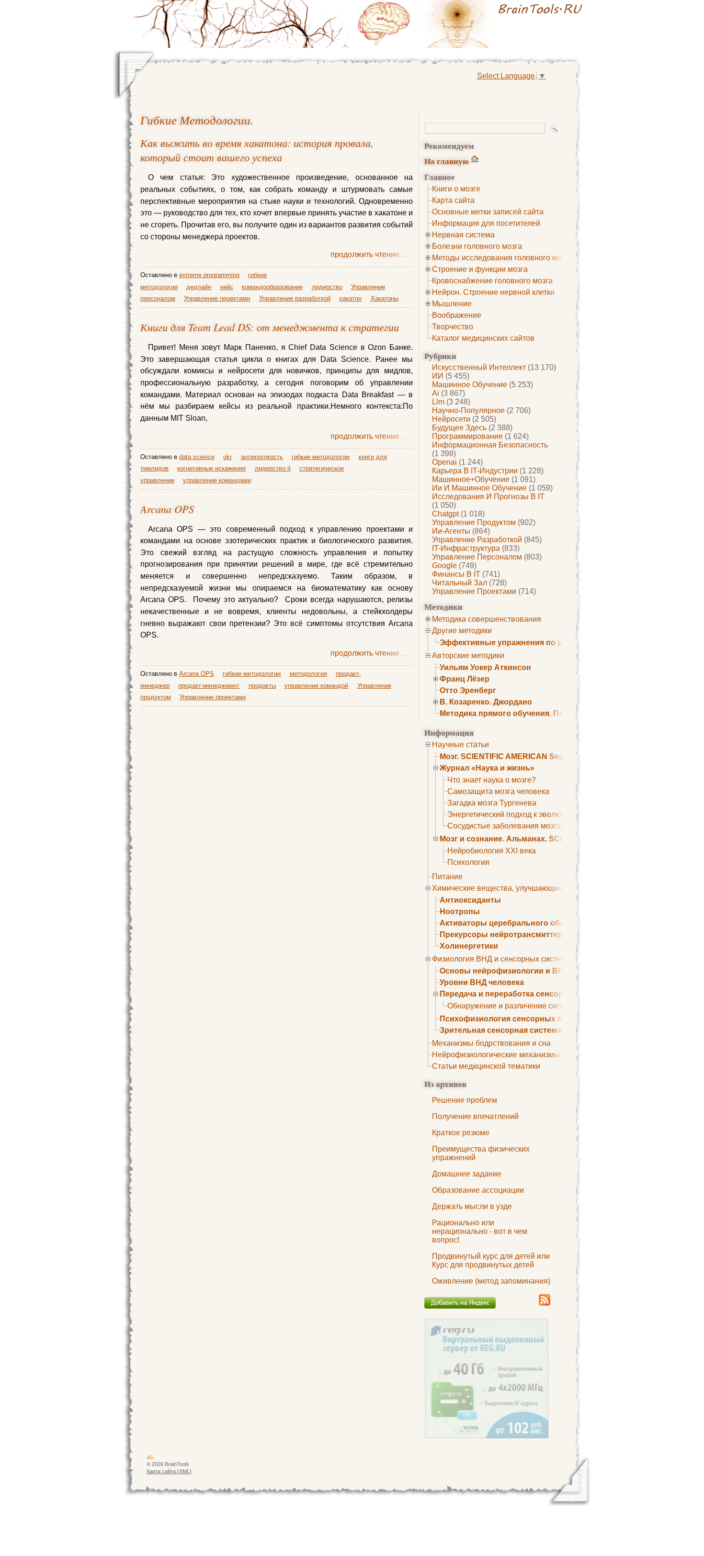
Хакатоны (384, 298)
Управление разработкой (477, 540)
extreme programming (209, 275)
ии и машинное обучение (479, 488)
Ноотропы (460, 911)
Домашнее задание (466, 1174)
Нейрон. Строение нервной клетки (493, 292)
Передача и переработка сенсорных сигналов (528, 994)
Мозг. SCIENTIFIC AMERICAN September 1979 (524, 756)
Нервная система (463, 235)
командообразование (272, 287)
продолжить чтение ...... (371, 254)
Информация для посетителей (486, 223)
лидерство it (273, 468)
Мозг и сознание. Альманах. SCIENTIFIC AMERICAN (538, 839)
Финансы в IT (456, 574)
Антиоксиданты (470, 900)
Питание (447, 877)
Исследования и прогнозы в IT (488, 497)
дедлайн (198, 287)
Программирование (467, 436)
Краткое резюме (460, 1133)
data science (197, 456)
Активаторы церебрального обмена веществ (527, 923)
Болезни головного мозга (477, 246)
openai (444, 462)
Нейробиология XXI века (491, 851)
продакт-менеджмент (208, 685)
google (444, 565)
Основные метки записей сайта (488, 212)
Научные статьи (460, 744)
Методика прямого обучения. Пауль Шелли (522, 713)
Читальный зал (459, 583)
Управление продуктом (474, 522)
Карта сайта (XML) (169, 1471)
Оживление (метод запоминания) (491, 1281)
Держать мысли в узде (472, 1206)
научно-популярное (468, 410)
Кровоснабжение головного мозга (492, 281)
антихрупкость (262, 456)
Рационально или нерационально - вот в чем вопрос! (479, 1231)
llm (438, 402)
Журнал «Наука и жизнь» (487, 768)
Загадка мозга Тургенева (491, 803)
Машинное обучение (469, 385)
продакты (262, 685)
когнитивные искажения (211, 468)
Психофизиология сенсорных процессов (519, 1019)
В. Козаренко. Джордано (486, 702)
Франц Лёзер (464, 679)
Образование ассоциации (478, 1190)
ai (435, 393)
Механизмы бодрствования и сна (491, 1043)
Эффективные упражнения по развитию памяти (532, 642)
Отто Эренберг (468, 690)
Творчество (452, 327)
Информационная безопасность (490, 445)
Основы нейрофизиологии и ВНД (504, 971)
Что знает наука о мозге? (491, 780)
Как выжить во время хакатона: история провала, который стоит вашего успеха (257, 149)
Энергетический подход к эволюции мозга (521, 814)
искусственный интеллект (479, 367)
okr (227, 456)
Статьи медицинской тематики (486, 1066)
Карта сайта (453, 200)
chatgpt (445, 514)
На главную (446, 161)
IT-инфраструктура (466, 548)
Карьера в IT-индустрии (475, 471)
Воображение (456, 315)
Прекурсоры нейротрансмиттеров (506, 934)
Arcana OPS (167, 509)
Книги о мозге (456, 189)
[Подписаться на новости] (544, 1304)
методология (308, 673)
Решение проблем (464, 1100)
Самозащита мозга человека (498, 791)
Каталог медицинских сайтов (483, 338)
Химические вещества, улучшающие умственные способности (543, 888)
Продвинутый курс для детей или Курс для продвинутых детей (491, 1260)
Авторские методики (468, 655)
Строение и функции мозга (480, 269)
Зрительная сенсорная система (500, 1030)
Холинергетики (469, 946)
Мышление (452, 304)
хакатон (350, 298)
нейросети (451, 419)
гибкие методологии (195, 120)
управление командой (316, 685)
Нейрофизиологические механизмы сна (503, 1055)
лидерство (327, 287)
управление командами (217, 480)
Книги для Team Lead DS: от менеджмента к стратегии (269, 327)
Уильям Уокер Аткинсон (485, 667)
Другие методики (462, 631)
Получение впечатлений (475, 1116)
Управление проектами (474, 591)
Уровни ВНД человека (482, 982)
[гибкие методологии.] (471, 24)
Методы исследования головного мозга (502, 258)
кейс (226, 287)
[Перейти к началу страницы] (150, 1459)
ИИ (437, 376)
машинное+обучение (471, 479)
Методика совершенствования (486, 619)
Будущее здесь (459, 428)
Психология (468, 862)
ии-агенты (451, 531)
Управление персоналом (477, 557)
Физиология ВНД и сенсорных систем (499, 959)
